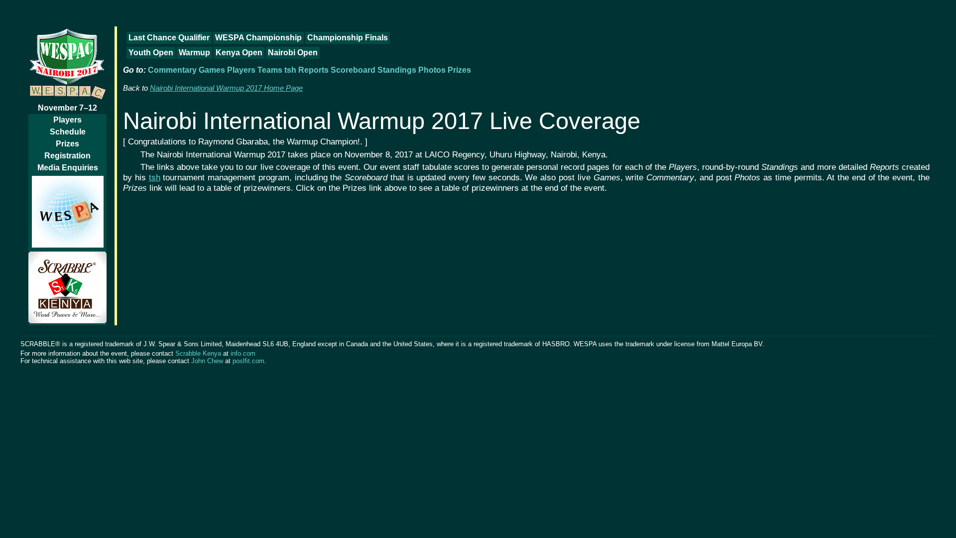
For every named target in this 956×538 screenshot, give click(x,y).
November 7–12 (67, 108)
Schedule (68, 132)
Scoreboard (353, 70)
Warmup (194, 52)
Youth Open (150, 52)
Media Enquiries (67, 167)
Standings (396, 70)
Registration (67, 155)
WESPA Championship (258, 37)
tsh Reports (306, 70)
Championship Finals (347, 37)
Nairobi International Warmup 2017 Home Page (226, 88)
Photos (432, 70)
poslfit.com (248, 361)
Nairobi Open (293, 52)
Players (67, 120)
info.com (243, 353)
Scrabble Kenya (198, 353)
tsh (154, 177)
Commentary (172, 70)
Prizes (67, 143)
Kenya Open (239, 52)
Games (212, 70)
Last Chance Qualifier (169, 37)
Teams (269, 70)
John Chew (207, 361)
